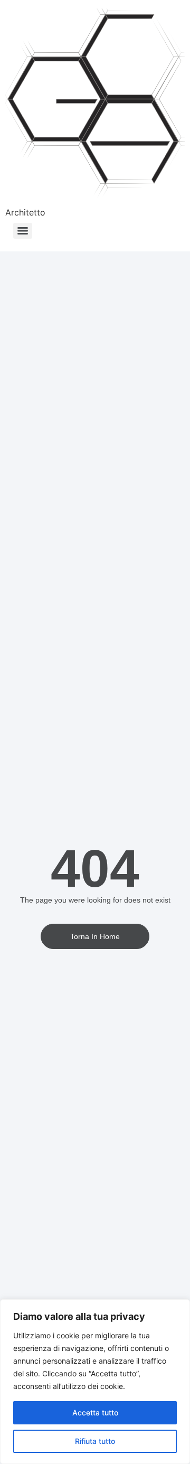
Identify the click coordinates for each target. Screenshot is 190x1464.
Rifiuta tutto (95, 1441)
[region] (95, 1381)
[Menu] (22, 231)
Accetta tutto (95, 1412)
